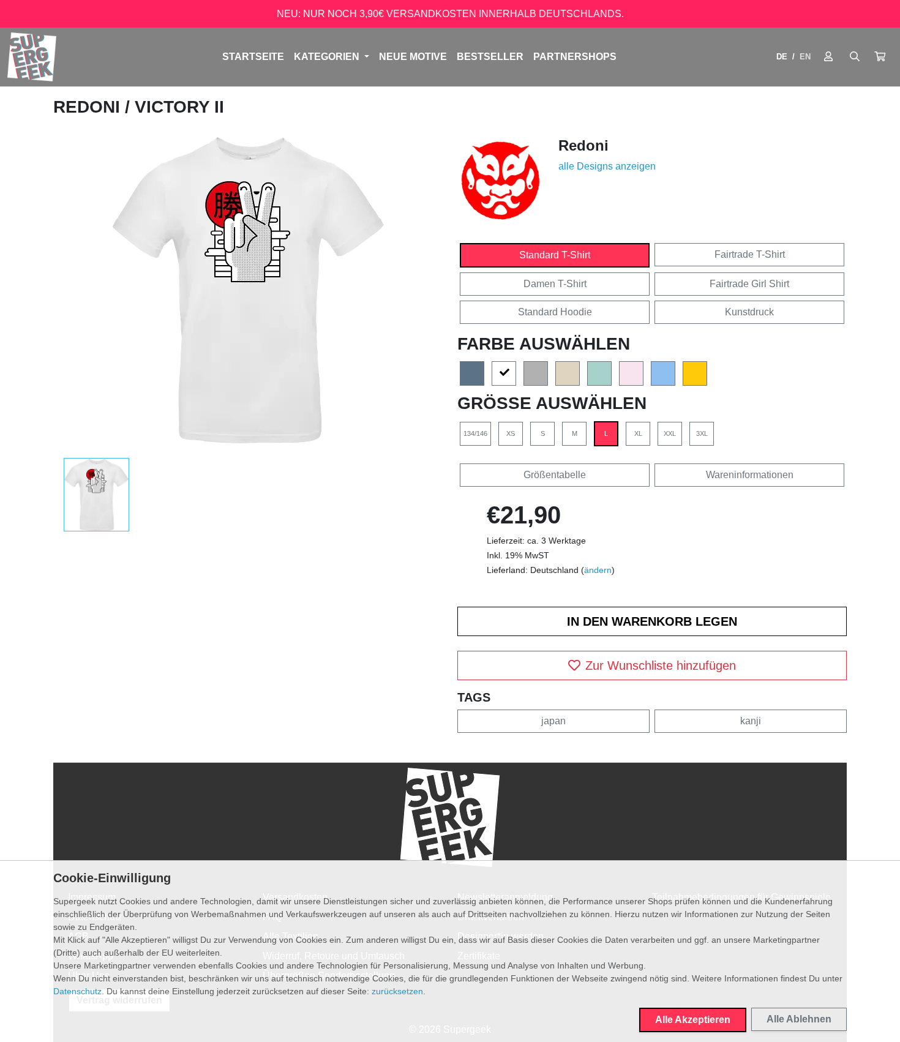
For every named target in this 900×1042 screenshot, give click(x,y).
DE (781, 56)
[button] (880, 57)
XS (510, 433)
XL (638, 433)
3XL (702, 433)
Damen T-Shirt (555, 284)
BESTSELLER (490, 56)
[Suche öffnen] (854, 57)
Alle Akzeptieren (692, 1019)
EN (805, 56)
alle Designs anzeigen (607, 166)
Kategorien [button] (328, 56)
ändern (598, 570)
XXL (670, 433)
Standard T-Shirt (554, 255)
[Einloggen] (828, 57)
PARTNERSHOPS (575, 56)
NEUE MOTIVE (413, 56)
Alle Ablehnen (799, 1019)
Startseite (253, 56)
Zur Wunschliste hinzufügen (660, 665)
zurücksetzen (397, 991)
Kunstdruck (749, 312)
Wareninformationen (749, 475)
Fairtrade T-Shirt (749, 254)
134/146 (475, 433)
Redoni (89, 106)
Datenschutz (77, 991)
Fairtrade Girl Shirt (749, 284)
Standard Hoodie (555, 312)
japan (553, 721)
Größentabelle (554, 475)
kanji (750, 721)
